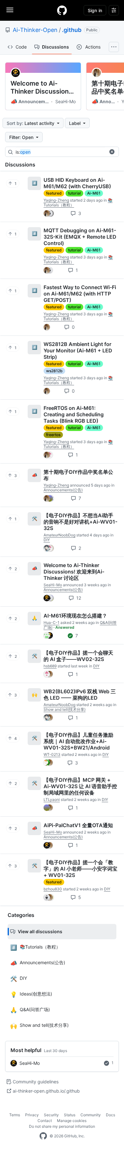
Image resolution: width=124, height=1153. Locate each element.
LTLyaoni (52, 799)
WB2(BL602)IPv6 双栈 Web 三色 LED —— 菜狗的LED (80, 694)
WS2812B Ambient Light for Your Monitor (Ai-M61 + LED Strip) (78, 350)
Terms (14, 1114)
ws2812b (54, 370)
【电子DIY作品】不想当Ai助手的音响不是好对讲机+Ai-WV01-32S (80, 521)
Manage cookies (71, 1120)
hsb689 (50, 666)
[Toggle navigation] (10, 10)
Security (51, 1114)
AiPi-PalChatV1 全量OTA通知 (78, 825)
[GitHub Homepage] (43, 1136)
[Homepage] (62, 10)
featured (54, 193)
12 (78, 598)
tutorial (74, 193)
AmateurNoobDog (59, 535)
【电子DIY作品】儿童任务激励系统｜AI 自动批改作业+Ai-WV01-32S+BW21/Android (78, 741)
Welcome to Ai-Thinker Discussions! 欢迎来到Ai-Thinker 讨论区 (42, 88)
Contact (45, 1120)
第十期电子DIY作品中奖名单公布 (78, 475)
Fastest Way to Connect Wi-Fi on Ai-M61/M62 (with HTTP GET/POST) (80, 293)
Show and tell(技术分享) (65, 709)
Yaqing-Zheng (56, 200)
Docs (110, 1114)
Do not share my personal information (62, 1126)
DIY (47, 539)
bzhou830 (53, 889)
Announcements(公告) (30, 101)
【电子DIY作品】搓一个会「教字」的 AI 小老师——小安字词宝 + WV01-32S (80, 868)
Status (69, 1114)
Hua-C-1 (51, 622)
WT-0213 (52, 754)
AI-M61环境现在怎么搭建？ (75, 615)
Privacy (32, 1114)
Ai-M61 (93, 193)
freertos (53, 434)
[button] (112, 152)
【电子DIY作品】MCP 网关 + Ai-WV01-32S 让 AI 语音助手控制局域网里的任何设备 (80, 786)
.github (71, 30)
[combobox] (63, 152)
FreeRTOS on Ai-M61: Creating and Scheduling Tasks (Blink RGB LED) (74, 414)
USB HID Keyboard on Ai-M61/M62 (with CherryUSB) (77, 183)
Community (90, 1114)
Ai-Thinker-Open (35, 30)
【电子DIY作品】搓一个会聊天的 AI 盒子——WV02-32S (78, 656)
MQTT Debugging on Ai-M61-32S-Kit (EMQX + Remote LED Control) (80, 236)
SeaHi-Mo (65, 101)
